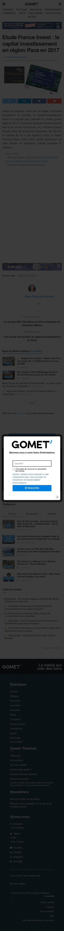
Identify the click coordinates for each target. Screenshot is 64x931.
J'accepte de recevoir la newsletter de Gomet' (30, 470)
